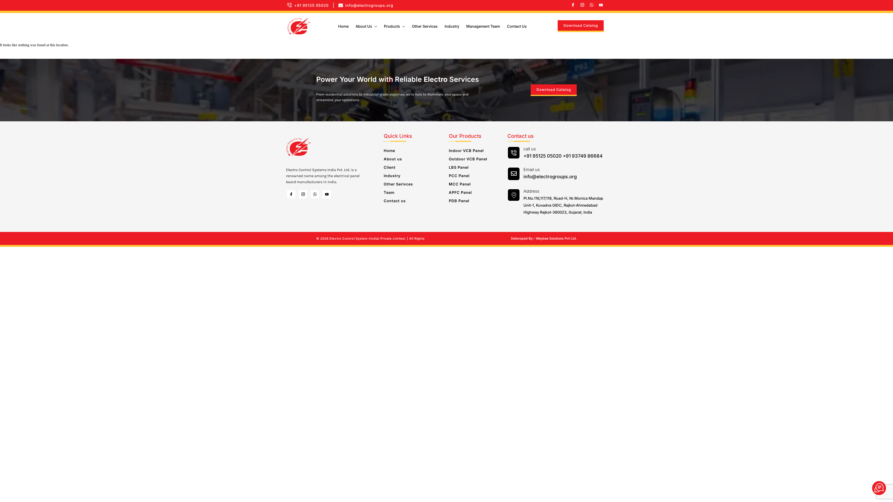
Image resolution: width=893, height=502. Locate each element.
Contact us (517, 26)
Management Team (483, 26)
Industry (452, 26)
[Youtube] (600, 5)
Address (531, 191)
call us (529, 148)
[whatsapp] (591, 5)
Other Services (425, 26)
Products (392, 26)
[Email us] (513, 174)
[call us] (513, 152)
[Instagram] (582, 5)
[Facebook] (573, 5)
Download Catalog (580, 25)
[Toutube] (326, 194)
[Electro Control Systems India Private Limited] (879, 488)
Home (343, 26)
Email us (531, 169)
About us (364, 26)
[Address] (513, 195)
